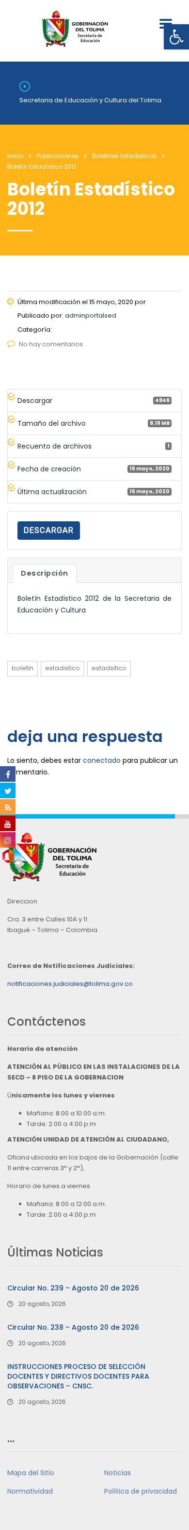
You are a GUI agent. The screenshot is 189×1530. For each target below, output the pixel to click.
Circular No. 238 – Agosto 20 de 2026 (73, 1327)
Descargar (49, 530)
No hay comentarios (51, 344)
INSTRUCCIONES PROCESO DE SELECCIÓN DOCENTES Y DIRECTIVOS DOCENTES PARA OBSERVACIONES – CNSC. (78, 1376)
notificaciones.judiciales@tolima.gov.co (70, 983)
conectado (102, 760)
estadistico (62, 668)
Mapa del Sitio (30, 1473)
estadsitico (109, 668)
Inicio (15, 156)
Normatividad (30, 1491)
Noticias (117, 1473)
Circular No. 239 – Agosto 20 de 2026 (73, 1288)
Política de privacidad (140, 1491)
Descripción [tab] (44, 573)
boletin (22, 668)
